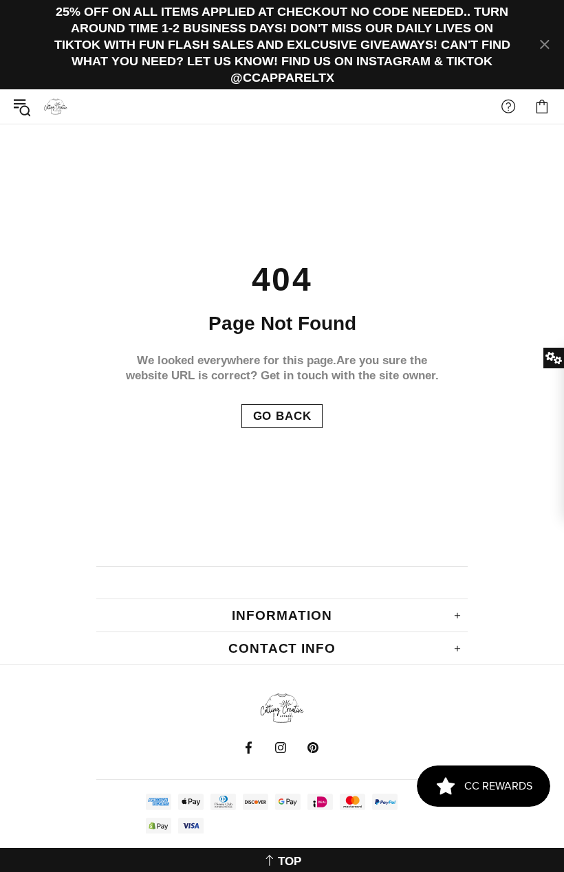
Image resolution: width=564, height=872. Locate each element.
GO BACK (282, 416)
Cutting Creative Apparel (55, 106)
